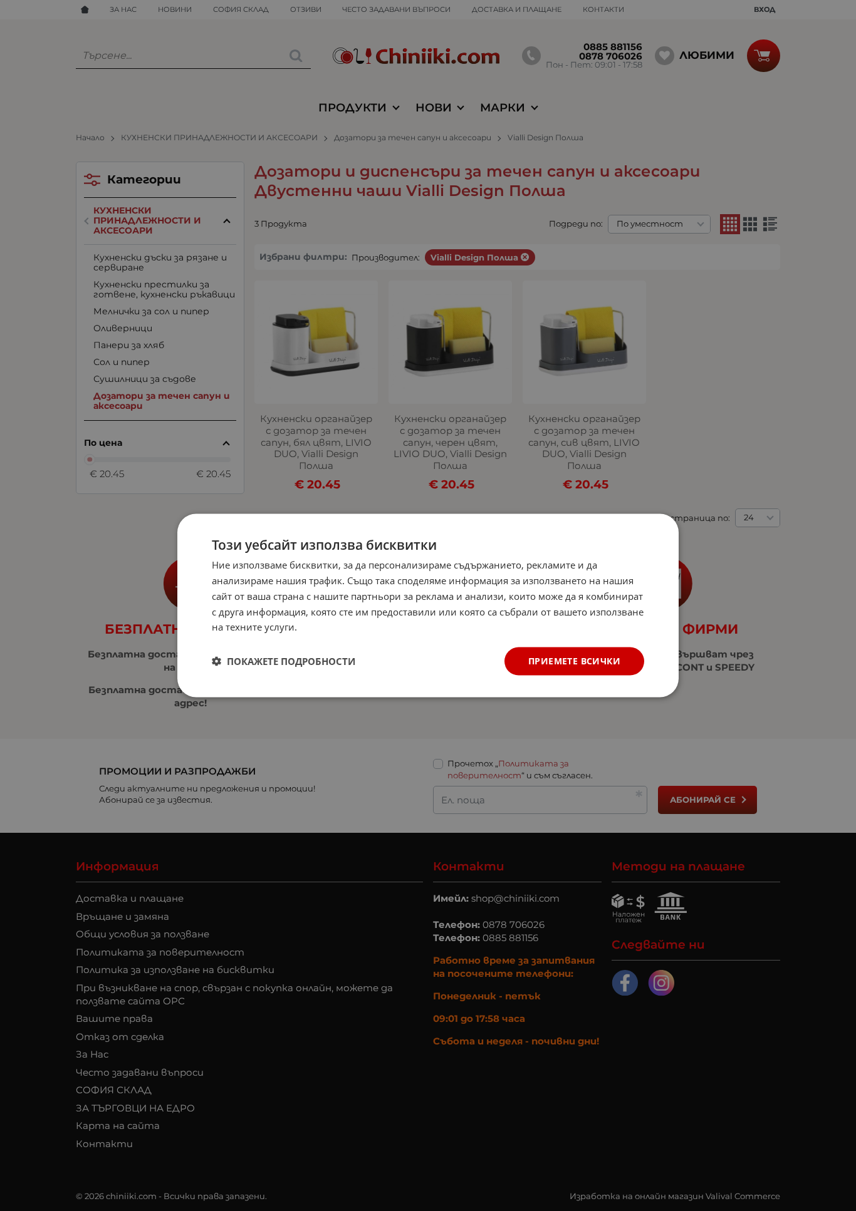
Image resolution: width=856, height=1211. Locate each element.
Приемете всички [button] (574, 661)
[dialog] (428, 606)
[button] (283, 661)
